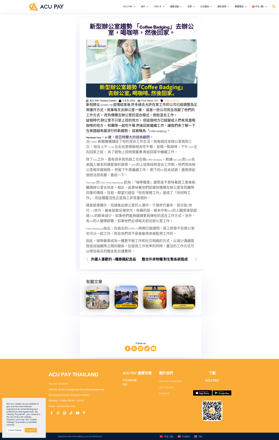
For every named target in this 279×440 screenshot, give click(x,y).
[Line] (141, 348)
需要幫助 (239, 6)
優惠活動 (174, 6)
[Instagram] (134, 348)
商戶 (143, 6)
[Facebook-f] (128, 348)
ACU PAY (127, 6)
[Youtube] (154, 348)
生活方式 (174, 100)
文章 (189, 6)
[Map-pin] (84, 413)
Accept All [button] (31, 430)
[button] (274, 6)
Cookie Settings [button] (15, 430)
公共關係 (204, 6)
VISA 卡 (157, 6)
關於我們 (222, 6)
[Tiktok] (147, 348)
